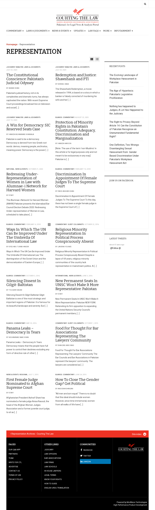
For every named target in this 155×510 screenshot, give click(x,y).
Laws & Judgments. (32, 67)
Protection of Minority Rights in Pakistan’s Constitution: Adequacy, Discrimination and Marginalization (75, 130)
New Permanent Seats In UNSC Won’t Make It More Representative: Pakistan (77, 285)
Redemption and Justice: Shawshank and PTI (75, 77)
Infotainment (122, 31)
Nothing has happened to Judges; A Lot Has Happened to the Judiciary (126, 110)
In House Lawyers (52, 471)
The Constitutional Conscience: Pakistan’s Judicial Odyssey (25, 79)
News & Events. (21, 169)
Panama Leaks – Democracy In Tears (23, 330)
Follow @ (116, 248)
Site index (137, 434)
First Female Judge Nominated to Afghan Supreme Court (25, 384)
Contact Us (14, 471)
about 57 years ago (116, 245)
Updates (79, 31)
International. (62, 276)
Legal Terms (50, 475)
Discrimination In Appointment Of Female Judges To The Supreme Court (76, 180)
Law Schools (50, 467)
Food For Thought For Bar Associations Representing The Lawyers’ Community (77, 334)
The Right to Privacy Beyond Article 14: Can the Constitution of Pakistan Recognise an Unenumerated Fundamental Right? (125, 129)
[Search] (145, 4)
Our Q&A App (14, 450)
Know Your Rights (53, 479)
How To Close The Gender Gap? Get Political (77, 382)
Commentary (14, 31)
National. (10, 169)
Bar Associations (52, 458)
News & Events (60, 31)
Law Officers (50, 454)
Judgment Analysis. (15, 67)
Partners (13, 454)
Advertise (13, 467)
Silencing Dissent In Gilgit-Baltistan (23, 283)
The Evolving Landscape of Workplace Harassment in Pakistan (123, 79)
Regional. (24, 375)
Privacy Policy (16, 479)
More (106, 31)
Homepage (11, 44)
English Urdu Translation (56, 488)
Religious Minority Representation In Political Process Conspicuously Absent (74, 235)
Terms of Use (15, 475)
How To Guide (50, 484)
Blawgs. (58, 117)
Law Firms (49, 462)
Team (11, 458)
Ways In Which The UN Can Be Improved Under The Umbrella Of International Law (26, 235)
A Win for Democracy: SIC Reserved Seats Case (28, 127)
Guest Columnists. (76, 224)
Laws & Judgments (37, 31)
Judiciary (48, 450)
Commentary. (69, 117)
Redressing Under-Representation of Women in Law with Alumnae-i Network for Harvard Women (26, 182)
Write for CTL (15, 462)
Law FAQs (93, 31)
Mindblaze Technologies (137, 502)
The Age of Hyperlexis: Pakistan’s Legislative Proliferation (121, 94)
